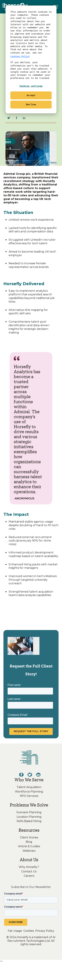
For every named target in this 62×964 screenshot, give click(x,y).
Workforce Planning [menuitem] (29, 791)
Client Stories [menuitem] (29, 837)
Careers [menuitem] (29, 875)
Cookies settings (31, 86)
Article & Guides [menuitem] (29, 846)
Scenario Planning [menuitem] (29, 812)
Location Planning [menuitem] (29, 816)
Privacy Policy (44, 930)
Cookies (28, 930)
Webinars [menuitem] (29, 850)
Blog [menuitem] (29, 841)
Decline (31, 104)
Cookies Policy (20, 56)
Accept (31, 95)
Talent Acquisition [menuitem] (29, 787)
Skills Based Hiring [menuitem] (29, 821)
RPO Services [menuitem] (29, 796)
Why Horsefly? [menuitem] (29, 867)
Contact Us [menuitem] (29, 871)
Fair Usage (15, 930)
